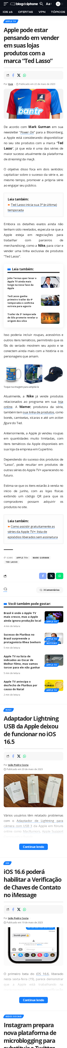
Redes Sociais (14, 1016)
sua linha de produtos (38, 412)
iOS (7, 863)
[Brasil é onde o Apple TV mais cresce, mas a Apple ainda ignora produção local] (54, 616)
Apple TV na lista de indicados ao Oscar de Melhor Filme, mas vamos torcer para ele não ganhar (22, 662)
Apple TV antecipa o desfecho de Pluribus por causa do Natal (20, 685)
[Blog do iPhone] (24, 4)
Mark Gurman (41, 557)
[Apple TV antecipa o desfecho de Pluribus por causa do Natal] (54, 685)
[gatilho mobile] (7, 4)
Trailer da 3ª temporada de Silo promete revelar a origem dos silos (22, 318)
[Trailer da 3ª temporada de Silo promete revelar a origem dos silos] (50, 318)
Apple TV (11, 21)
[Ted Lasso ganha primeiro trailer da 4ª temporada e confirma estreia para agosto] (50, 300)
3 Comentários (51, 590)
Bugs (9, 710)
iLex (10, 84)
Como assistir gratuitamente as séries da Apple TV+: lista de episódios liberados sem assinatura (33, 531)
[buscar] (41, 4)
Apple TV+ (22, 557)
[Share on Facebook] (13, 75)
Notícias (52, 643)
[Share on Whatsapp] (24, 75)
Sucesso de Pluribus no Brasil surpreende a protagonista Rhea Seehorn (22, 638)
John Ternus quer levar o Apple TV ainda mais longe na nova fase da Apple (21, 283)
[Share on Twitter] (18, 75)
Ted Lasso (11, 562)
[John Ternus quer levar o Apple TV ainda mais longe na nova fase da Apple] (50, 282)
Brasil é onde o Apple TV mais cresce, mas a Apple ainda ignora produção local (22, 616)
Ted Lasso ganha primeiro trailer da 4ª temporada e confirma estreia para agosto (20, 301)
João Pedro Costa (18, 765)
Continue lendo (33, 847)
